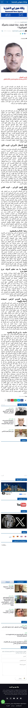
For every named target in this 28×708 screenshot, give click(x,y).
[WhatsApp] (20, 33)
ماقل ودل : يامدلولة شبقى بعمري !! (8, 587)
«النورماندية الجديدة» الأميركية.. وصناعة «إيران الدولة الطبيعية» (7, 422)
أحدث (25, 475)
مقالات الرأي (17, 22)
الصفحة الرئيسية (23, 22)
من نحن (12, 705)
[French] (21, 537)
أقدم (3, 475)
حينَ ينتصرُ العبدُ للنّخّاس (8, 431)
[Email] (9, 400)
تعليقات (7, 582)
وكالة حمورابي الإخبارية (19, 2)
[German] (17, 537)
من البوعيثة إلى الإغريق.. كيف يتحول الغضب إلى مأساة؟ (8, 411)
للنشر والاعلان (19, 705)
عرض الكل (3, 405)
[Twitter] (22, 33)
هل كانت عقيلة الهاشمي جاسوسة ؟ (8, 611)
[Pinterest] (12, 400)
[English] (25, 537)
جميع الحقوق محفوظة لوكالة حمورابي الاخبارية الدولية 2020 (13, 703)
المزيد (10, 537)
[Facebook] (24, 33)
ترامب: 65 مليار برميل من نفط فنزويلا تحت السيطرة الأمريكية (16, 635)
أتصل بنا (8, 705)
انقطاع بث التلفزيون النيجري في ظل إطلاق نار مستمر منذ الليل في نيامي (15, 642)
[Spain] (13, 537)
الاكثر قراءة (20, 582)
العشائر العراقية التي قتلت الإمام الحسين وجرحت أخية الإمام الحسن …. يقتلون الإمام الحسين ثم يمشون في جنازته (8, 601)
